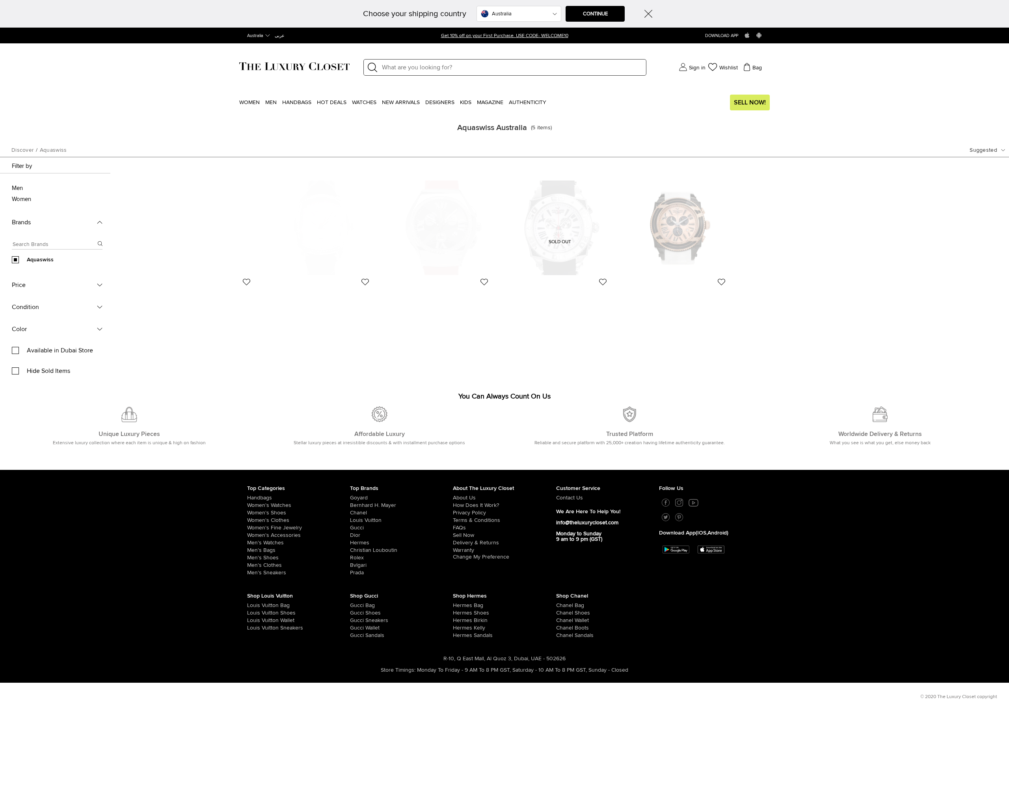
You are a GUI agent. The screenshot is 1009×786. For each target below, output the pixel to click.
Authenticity (527, 102)
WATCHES (364, 102)
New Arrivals (401, 102)
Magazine (490, 102)
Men (271, 102)
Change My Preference (481, 557)
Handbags (296, 102)
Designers (439, 102)
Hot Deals (331, 102)
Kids (465, 102)
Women (249, 102)
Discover (22, 150)
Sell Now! (750, 102)
